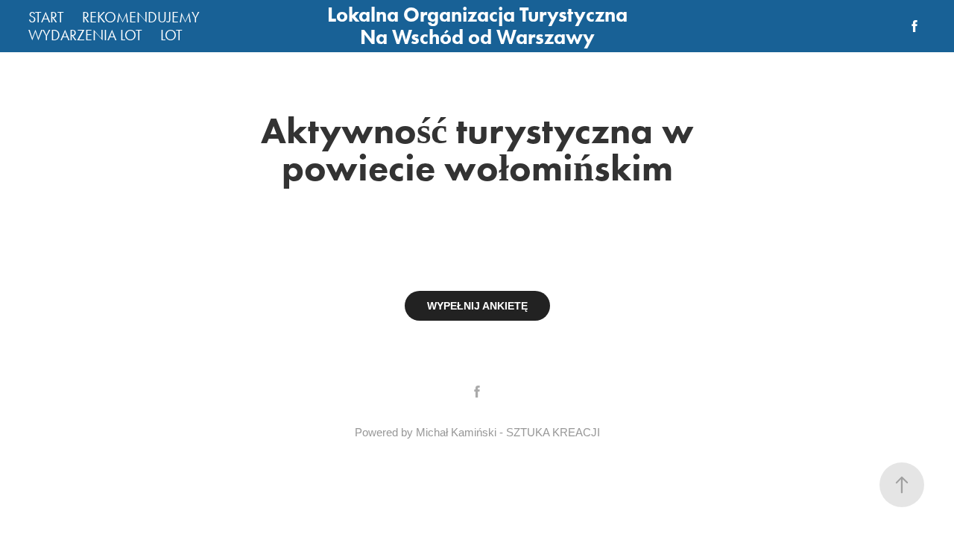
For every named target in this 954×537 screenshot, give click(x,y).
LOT (171, 35)
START (46, 17)
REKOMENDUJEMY (141, 17)
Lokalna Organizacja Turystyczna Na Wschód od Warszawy (479, 25)
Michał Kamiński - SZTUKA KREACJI (508, 432)
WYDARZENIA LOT (85, 35)
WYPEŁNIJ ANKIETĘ (477, 306)
